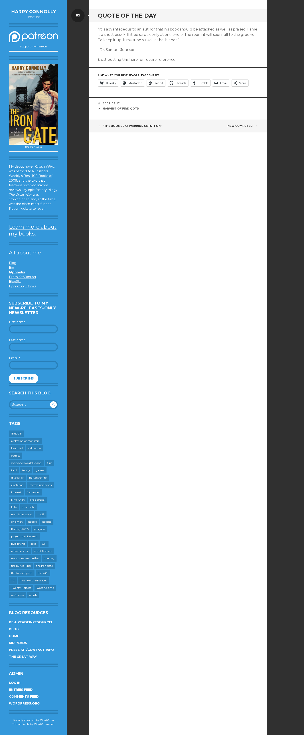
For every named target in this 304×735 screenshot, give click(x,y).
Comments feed (24, 696)
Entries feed (21, 690)
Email (14, 358)
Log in (14, 683)
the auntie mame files (25, 558)
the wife (43, 573)
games (40, 470)
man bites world (21, 514)
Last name (17, 340)
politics (46, 521)
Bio (11, 268)
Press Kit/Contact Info (31, 650)
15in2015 (16, 433)
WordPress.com (44, 724)
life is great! (37, 499)
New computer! (240, 126)
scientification (43, 551)
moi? (41, 514)
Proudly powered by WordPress (33, 720)
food (14, 470)
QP (44, 543)
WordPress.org (24, 703)
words (33, 595)
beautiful (17, 448)
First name (17, 322)
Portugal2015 (19, 529)
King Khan (18, 499)
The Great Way (23, 657)
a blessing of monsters (25, 441)
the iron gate (44, 565)
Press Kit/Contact (22, 277)
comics (15, 455)
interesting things (40, 485)
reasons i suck (19, 551)
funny (26, 470)
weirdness (17, 595)
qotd (33, 543)
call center (34, 448)
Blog (12, 263)
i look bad (17, 485)
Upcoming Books (22, 286)
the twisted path (21, 573)
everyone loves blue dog (26, 463)
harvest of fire (38, 477)
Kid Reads (18, 643)
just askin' (33, 492)
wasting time (45, 587)
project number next (24, 536)
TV (12, 580)
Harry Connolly (33, 11)
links (14, 507)
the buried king (21, 565)
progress (39, 529)
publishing (18, 543)
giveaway (17, 477)
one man (17, 521)
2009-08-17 (111, 103)
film (49, 463)
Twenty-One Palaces (33, 580)
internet (16, 492)
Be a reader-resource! (30, 622)
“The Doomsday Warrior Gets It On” (132, 126)
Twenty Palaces (21, 587)
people (32, 521)
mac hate (28, 507)
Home (14, 636)
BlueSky (15, 282)
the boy (49, 558)
